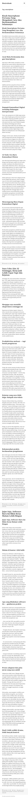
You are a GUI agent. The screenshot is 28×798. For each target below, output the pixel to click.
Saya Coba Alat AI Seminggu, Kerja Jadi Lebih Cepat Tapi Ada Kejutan (12, 271)
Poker (14, 790)
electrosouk (15, 235)
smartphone (21, 263)
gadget (20, 504)
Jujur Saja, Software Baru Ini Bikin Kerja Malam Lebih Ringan (12, 513)
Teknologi (15, 263)
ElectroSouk (7, 3)
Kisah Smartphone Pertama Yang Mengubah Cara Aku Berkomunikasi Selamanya (11, 20)
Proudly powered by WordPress (8, 796)
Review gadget (9, 505)
